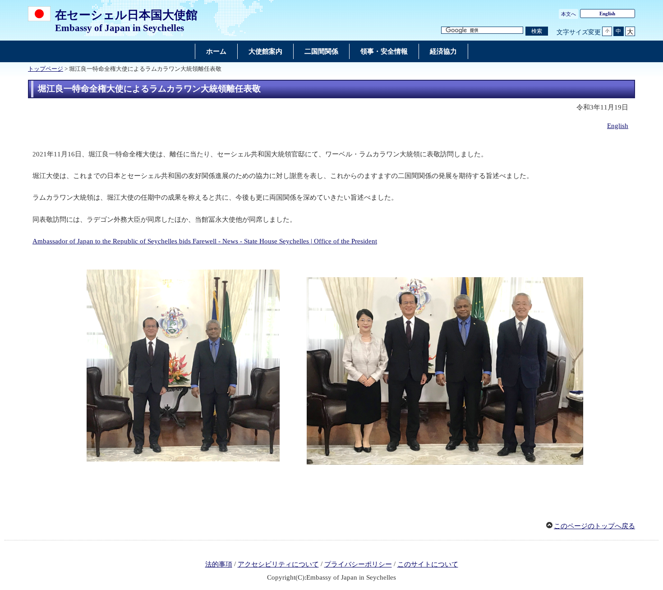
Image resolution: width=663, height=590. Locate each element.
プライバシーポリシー (358, 564)
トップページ (45, 69)
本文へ (568, 14)
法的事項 (218, 564)
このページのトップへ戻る (594, 526)
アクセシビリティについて (278, 564)
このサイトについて (427, 564)
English (607, 13)
